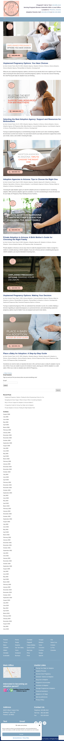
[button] (39, 725)
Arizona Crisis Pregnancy (43, 674)
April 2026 (6, 424)
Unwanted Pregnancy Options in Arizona (29, 302)
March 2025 (6, 458)
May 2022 (5, 529)
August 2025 (6, 445)
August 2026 (6, 414)
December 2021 (7, 542)
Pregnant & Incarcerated (43, 682)
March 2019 (6, 613)
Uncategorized (36, 68)
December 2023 (7, 485)
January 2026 (6, 432)
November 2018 (7, 621)
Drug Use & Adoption (42, 679)
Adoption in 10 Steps (42, 694)
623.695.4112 (56, 5)
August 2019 (6, 600)
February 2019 (7, 616)
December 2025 (7, 435)
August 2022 (6, 521)
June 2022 (6, 527)
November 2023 (7, 487)
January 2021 (6, 558)
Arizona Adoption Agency (10, 68)
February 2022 (7, 537)
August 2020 (6, 568)
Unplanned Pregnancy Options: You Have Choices (25, 63)
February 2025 (7, 461)
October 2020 (6, 563)
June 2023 (6, 498)
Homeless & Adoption (42, 685)
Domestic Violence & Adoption (44, 677)
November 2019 (7, 592)
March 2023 (6, 506)
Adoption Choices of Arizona (41, 66)
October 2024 (6, 472)
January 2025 (6, 464)
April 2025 (6, 456)
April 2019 (6, 610)
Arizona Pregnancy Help (38, 358)
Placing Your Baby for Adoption (45, 668)
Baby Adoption (28, 126)
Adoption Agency (28, 66)
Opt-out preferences (17, 738)
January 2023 (6, 511)
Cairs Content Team (10, 66)
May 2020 (5, 576)
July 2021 (5, 553)
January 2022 (6, 540)
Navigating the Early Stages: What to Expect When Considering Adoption (23, 400)
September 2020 (7, 566)
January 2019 (6, 618)
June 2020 (6, 574)
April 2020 (6, 579)
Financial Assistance (42, 691)
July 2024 (5, 474)
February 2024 (7, 482)
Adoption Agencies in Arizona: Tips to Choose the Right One (30, 179)
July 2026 (5, 416)
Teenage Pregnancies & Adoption (45, 688)
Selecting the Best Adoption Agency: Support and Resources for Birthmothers (32, 120)
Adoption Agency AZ (39, 182)
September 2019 (7, 597)
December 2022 (7, 513)
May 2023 (5, 500)
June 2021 (6, 555)
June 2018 (6, 629)
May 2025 (5, 453)
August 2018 (6, 623)
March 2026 (6, 427)
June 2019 (6, 605)
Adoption (26, 242)
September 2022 (7, 519)
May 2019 (5, 608)
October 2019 (6, 595)
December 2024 (7, 466)
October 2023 (6, 490)
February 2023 (7, 508)
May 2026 (5, 422)
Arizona (58, 10)
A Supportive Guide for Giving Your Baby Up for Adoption (19, 405)
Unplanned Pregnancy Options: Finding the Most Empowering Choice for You (24, 397)
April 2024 (6, 479)
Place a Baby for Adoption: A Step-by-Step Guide (25, 353)
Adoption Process (41, 671)
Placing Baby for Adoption (24, 68)
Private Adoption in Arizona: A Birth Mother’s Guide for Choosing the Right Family (27, 238)
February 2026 (7, 430)
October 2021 (6, 547)
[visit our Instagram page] (44, 723)
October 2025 (6, 440)
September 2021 (7, 550)
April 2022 (6, 532)
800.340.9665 (56, 12)
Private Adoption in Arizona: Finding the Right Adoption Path (20, 407)
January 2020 (6, 587)
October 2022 (6, 516)
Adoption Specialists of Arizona (11, 184)
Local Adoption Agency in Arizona (40, 184)
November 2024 (7, 469)
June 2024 (6, 477)
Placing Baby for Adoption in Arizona (19, 128)
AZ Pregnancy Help (18, 126)
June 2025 (6, 451)
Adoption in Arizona (38, 124)
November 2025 (7, 437)
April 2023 (6, 503)
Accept (21, 734)
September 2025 (7, 443)
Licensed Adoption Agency (40, 126)
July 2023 (5, 495)
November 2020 (7, 561)
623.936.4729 (45, 12)
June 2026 (6, 419)
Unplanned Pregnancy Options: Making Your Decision (27, 295)
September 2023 (7, 493)
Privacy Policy (26, 738)
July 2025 (5, 448)
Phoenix (52, 10)
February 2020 (7, 584)
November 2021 (7, 545)
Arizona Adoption (54, 66)
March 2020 (6, 582)
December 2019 (7, 589)
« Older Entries (7, 373)
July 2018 (5, 626)
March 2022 (6, 534)
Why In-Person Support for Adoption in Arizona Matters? (19, 402)
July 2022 (5, 524)
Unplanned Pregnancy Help (10, 302)
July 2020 (5, 571)
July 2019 (5, 602)
